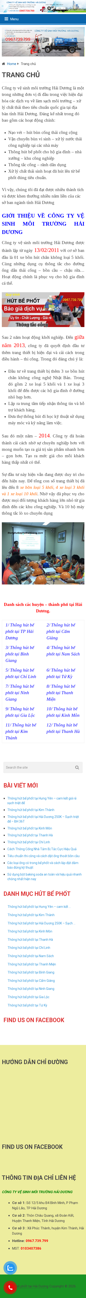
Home (11, 64)
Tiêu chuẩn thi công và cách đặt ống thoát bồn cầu (43, 856)
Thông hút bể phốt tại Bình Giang (31, 972)
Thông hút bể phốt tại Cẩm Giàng (31, 980)
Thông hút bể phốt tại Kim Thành (30, 810)
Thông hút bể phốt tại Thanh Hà (30, 835)
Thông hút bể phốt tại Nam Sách (31, 956)
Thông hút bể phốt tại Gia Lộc (28, 997)
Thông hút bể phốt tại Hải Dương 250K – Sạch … (41, 923)
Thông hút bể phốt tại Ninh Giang (31, 989)
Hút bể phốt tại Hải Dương (29, 1286)
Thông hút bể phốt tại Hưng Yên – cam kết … (39, 907)
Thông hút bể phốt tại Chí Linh (28, 842)
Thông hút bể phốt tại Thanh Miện (32, 964)
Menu (14, 19)
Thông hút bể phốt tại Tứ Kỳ (27, 1005)
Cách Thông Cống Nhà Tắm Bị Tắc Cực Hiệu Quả (42, 849)
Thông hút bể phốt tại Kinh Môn (29, 828)
